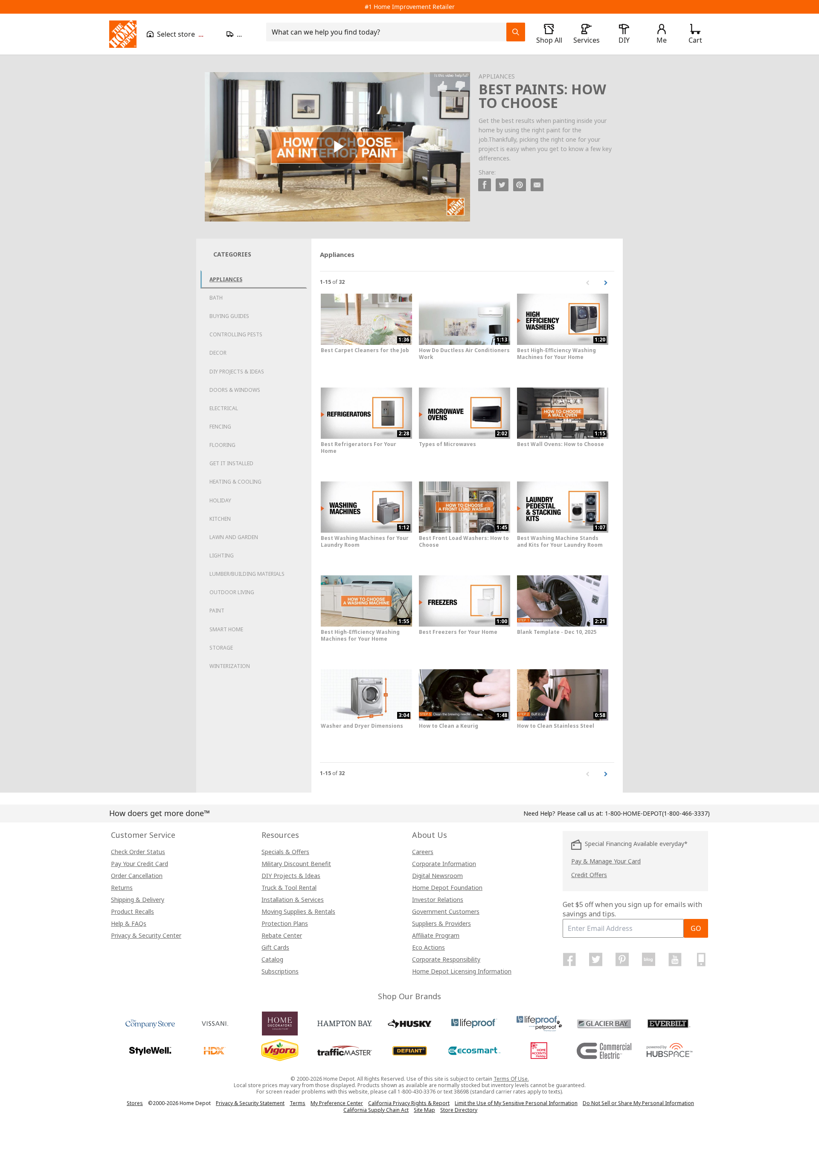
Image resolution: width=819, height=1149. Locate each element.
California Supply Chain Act (376, 1110)
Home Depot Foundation (447, 888)
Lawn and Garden (233, 537)
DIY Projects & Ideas (236, 371)
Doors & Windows (234, 390)
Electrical (223, 408)
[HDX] (215, 1051)
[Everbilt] (669, 1023)
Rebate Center (281, 935)
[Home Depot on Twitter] (596, 959)
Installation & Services (292, 899)
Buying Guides (229, 316)
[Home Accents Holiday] (539, 1051)
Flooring (222, 445)
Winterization (229, 666)
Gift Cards (275, 947)
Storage (221, 647)
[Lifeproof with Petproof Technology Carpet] (539, 1023)
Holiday (220, 500)
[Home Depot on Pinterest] (622, 959)
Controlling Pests (235, 334)
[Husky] (409, 1023)
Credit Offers (589, 875)
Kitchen (220, 518)
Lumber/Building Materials (247, 573)
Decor (218, 352)
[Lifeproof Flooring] (474, 1023)
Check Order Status (138, 852)
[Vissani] (215, 1023)
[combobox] (389, 32)
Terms (297, 1103)
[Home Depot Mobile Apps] (701, 959)
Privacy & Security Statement (250, 1103)
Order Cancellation (137, 876)
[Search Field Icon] (515, 32)
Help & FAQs (128, 923)
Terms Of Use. (511, 1078)
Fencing (220, 426)
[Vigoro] (280, 1051)
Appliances (225, 279)
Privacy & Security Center (146, 935)
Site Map (424, 1110)
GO (696, 928)
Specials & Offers (285, 852)
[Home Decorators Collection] (280, 1023)
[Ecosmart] (474, 1051)
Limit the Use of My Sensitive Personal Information (516, 1103)
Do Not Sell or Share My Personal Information (638, 1103)
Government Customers (445, 911)
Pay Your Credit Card (139, 864)
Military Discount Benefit (296, 864)
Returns (122, 888)
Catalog (272, 959)
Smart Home (226, 629)
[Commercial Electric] (604, 1051)
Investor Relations (437, 899)
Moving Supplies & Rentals (298, 911)
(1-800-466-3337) (657, 813)
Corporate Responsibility (446, 959)
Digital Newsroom (437, 876)
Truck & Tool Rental (289, 888)
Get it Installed (231, 463)
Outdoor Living (231, 592)
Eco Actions (428, 947)
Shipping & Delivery (137, 899)
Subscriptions (280, 971)
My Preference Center (337, 1103)
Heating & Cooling (235, 481)
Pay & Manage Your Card (606, 861)
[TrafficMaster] (344, 1051)
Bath (216, 297)
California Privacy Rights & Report (409, 1103)
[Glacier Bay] (604, 1023)
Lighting (221, 555)
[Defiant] (409, 1051)
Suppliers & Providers (441, 923)
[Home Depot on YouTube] (675, 959)
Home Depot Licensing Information (461, 971)
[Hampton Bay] (344, 1023)
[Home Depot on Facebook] (569, 959)
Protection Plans (284, 923)
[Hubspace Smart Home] (669, 1051)
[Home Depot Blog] (648, 959)
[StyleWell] (150, 1051)
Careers (422, 852)
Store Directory (458, 1110)
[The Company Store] (150, 1023)
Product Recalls (132, 911)
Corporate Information (444, 864)
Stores (135, 1103)
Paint (216, 610)
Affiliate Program (435, 935)
